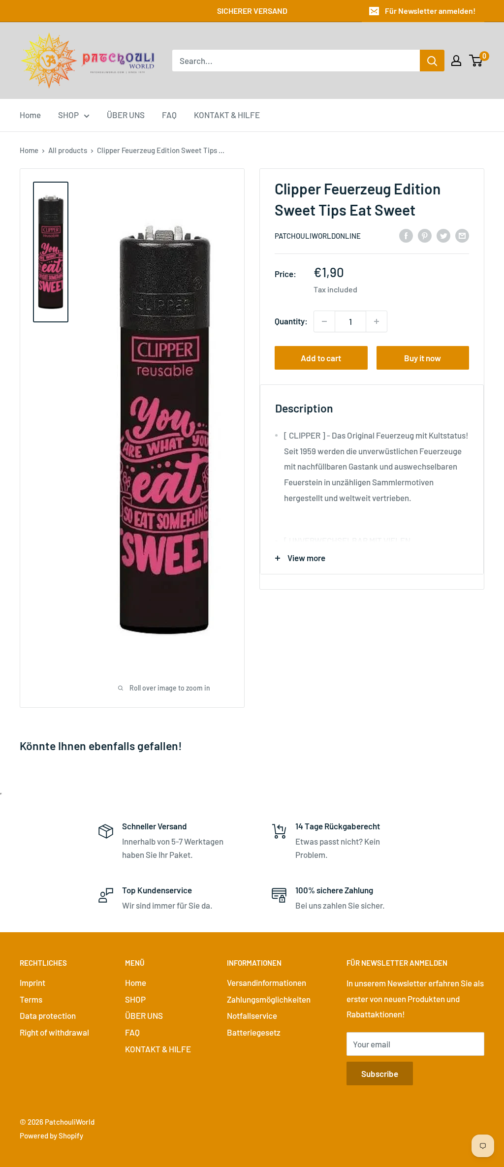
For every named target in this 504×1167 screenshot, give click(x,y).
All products (67, 150)
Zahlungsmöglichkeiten (269, 999)
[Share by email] (462, 235)
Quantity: (291, 321)
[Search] (432, 60)
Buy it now (422, 358)
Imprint (32, 982)
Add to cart (321, 358)
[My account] (456, 60)
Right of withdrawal (54, 1032)
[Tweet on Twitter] (443, 235)
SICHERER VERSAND (252, 10)
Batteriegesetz (254, 1032)
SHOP (68, 115)
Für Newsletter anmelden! (430, 10)
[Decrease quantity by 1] (324, 321)
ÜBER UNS (126, 115)
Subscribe (379, 1073)
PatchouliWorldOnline (318, 235)
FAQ (169, 115)
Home (30, 115)
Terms (31, 999)
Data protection (48, 1015)
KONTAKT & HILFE (227, 115)
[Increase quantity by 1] (376, 321)
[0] (476, 60)
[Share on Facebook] (406, 235)
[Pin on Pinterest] (425, 235)
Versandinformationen (266, 982)
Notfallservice (252, 1015)
